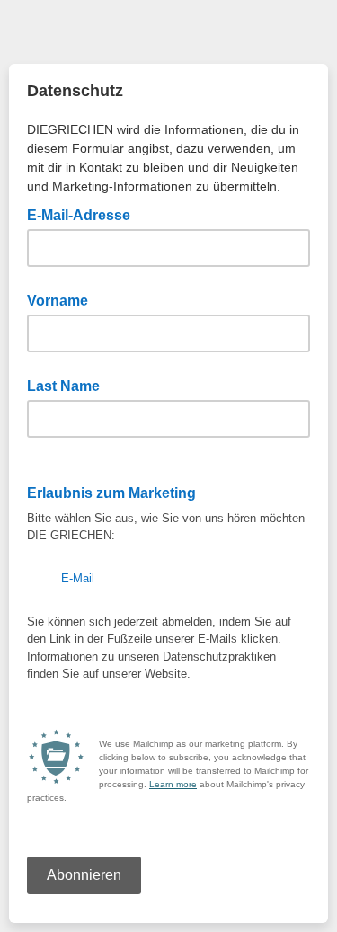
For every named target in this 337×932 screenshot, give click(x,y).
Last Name (63, 386)
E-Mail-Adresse (84, 214)
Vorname (57, 300)
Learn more (173, 784)
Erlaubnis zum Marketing (117, 492)
